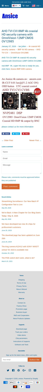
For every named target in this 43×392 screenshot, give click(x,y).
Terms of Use (21, 283)
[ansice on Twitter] (8, 371)
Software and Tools (21, 345)
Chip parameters (21, 338)
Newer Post (34, 140)
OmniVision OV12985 (19, 53)
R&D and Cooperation (21, 315)
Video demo (21, 335)
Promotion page (21, 309)
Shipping (21, 280)
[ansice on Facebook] (13, 371)
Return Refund (21, 289)
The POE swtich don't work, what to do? (18, 258)
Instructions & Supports (21, 341)
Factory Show (21, 306)
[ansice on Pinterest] (18, 371)
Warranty (21, 292)
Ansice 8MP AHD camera (21, 69)
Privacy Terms (21, 286)
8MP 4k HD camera (26, 49)
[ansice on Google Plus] (24, 371)
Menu (6, 6)
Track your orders (21, 332)
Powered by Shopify (31, 378)
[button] (16, 5)
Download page (21, 329)
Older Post (8, 140)
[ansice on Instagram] (30, 371)
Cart (27, 6)
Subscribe (34, 360)
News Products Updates (21, 318)
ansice (20, 378)
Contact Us (21, 303)
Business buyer (21, 312)
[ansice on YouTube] (35, 371)
